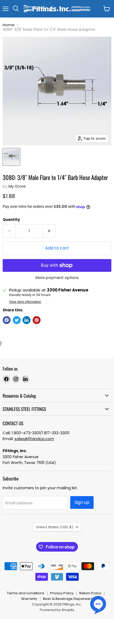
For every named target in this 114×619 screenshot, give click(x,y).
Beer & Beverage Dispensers (68, 598)
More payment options (57, 278)
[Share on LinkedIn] (26, 320)
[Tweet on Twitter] (17, 320)
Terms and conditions (25, 593)
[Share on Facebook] (7, 320)
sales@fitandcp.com (34, 438)
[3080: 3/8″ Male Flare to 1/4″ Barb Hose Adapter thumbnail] (11, 156)
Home (9, 25)
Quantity (11, 220)
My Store (17, 186)
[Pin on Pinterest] (37, 320)
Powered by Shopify (57, 609)
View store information (25, 302)
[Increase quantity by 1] (49, 231)
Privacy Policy (61, 593)
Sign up (81, 502)
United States (54, 527)
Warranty (29, 598)
